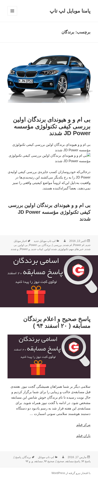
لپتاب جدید (37, 249)
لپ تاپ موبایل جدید (45, 241)
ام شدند (67, 245)
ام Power (78, 245)
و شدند (14, 249)
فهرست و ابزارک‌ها (12, 15)
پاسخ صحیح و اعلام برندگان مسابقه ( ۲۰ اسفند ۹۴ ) (56, 322)
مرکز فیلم (83, 425)
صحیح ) (60, 461)
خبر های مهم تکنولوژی (70, 249)
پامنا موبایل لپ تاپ (70, 11)
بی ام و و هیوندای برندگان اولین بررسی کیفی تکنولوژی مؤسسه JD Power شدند (51, 126)
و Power (25, 249)
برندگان (46, 245)
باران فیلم (83, 435)
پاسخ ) (17, 457)
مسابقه (38, 461)
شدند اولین (50, 249)
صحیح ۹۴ (49, 461)
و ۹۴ (28, 461)
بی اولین (23, 245)
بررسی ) (57, 245)
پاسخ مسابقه (72, 461)
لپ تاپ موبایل (46, 457)
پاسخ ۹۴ (85, 461)
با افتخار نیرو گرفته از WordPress (71, 473)
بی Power (35, 245)
